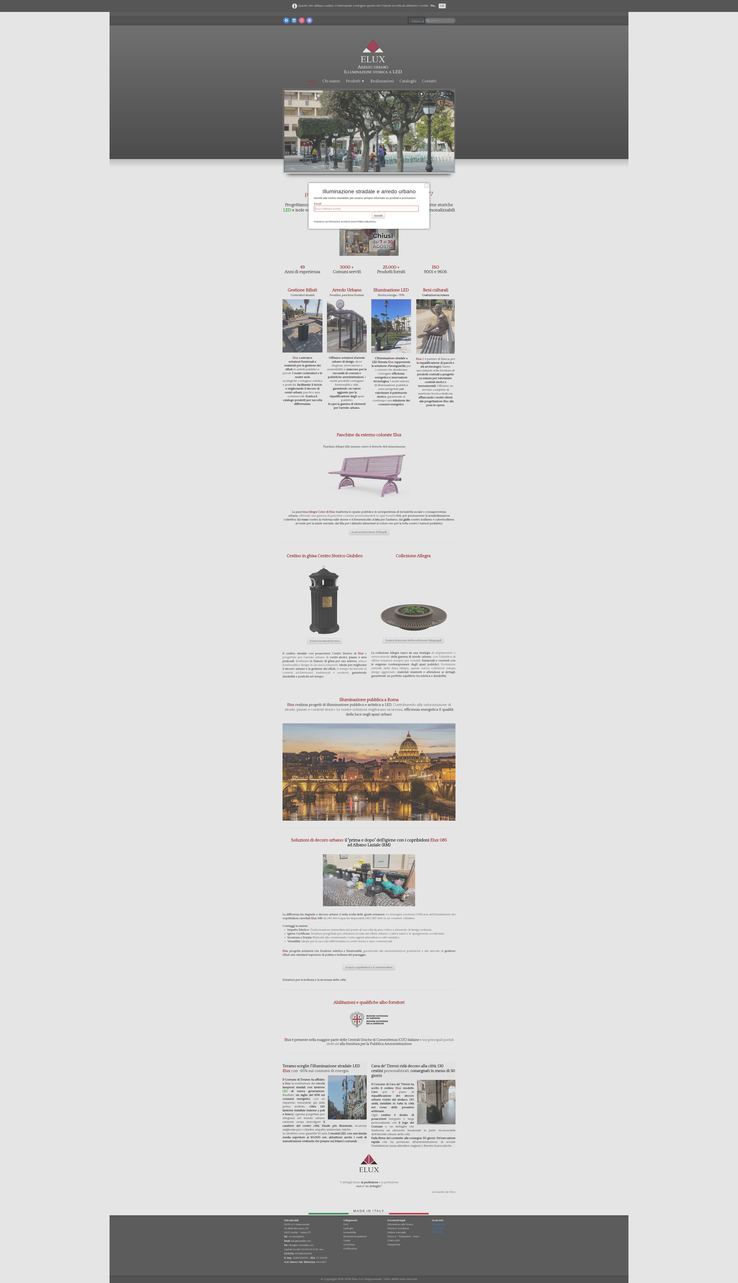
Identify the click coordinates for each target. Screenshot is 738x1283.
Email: (318, 203)
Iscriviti (378, 215)
